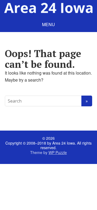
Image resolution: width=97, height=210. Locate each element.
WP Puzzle (57, 152)
